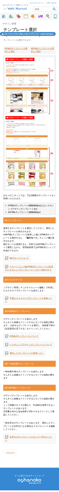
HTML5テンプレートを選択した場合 (16, 50)
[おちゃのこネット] (29, 480)
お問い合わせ (52, 3)
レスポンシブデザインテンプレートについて (31, 344)
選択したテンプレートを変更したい (27, 353)
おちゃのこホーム (36, 3)
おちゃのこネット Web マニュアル (15, 5)
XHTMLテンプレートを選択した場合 (42, 50)
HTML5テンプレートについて (24, 336)
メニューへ (10, 452)
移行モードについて (19, 258)
